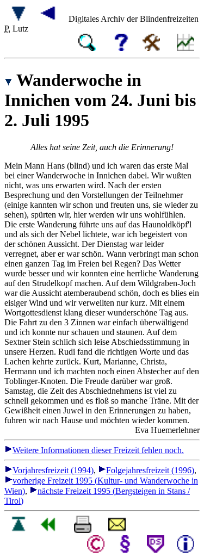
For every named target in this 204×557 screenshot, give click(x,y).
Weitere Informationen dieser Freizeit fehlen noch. (98, 450)
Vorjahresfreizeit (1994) (53, 470)
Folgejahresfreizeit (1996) (150, 470)
